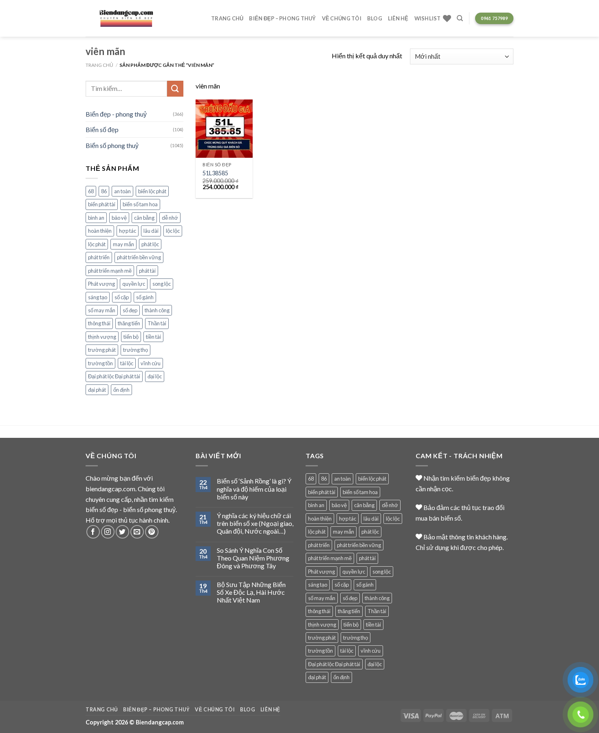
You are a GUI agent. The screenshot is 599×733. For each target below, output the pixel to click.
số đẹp (130, 310)
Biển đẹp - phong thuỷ (116, 114)
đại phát (97, 389)
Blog (374, 18)
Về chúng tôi (341, 18)
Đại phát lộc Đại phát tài (114, 376)
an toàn (122, 191)
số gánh (145, 297)
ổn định (121, 389)
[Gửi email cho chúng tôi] (137, 532)
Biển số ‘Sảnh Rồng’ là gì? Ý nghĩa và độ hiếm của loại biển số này (254, 488)
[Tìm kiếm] (460, 18)
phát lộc (150, 244)
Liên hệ (398, 18)
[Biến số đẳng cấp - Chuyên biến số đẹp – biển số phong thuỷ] (126, 18)
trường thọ (135, 350)
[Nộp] (175, 89)
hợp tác (127, 230)
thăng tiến (129, 323)
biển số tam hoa (140, 204)
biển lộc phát (152, 191)
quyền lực (133, 283)
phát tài (147, 270)
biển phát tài (101, 204)
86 (104, 191)
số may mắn (101, 310)
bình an (96, 217)
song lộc (161, 283)
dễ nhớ (170, 217)
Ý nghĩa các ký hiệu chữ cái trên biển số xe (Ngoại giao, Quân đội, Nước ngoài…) (255, 523)
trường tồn (100, 363)
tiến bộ (131, 336)
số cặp (122, 297)
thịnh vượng (102, 336)
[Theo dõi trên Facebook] (93, 532)
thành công (157, 310)
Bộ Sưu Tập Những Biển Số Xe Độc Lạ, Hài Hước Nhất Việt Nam (251, 592)
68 (91, 191)
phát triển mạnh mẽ (110, 270)
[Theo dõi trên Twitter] (122, 532)
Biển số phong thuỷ (112, 145)
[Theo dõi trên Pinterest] (152, 532)
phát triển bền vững (139, 257)
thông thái (99, 323)
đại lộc (155, 376)
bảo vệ (119, 217)
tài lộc (126, 363)
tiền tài (153, 336)
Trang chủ (227, 18)
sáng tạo (97, 297)
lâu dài (151, 230)
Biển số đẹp (102, 129)
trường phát (102, 350)
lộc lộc (173, 230)
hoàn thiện (100, 230)
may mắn (123, 244)
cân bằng (144, 217)
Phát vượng (101, 283)
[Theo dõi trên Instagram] (108, 532)
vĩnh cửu (151, 363)
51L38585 (215, 173)
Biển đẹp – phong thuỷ (282, 18)
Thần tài (157, 323)
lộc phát (97, 244)
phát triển (99, 257)
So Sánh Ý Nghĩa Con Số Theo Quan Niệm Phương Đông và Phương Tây (253, 558)
